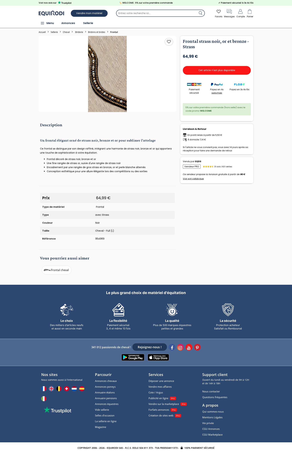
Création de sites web (161, 415)
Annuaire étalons (105, 392)
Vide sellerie (102, 409)
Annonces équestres (106, 404)
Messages (229, 16)
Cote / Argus (156, 392)
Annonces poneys (105, 386)
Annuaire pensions (106, 398)
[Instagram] (180, 347)
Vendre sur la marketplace (164, 404)
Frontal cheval (60, 270)
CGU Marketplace (212, 434)
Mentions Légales (212, 417)
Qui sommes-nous (213, 411)
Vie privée (208, 423)
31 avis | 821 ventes (223, 166)
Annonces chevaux (106, 381)
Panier (250, 16)
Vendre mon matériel (89, 13)
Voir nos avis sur (47, 2)
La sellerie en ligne (105, 421)
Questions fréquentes (214, 397)
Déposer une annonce (161, 381)
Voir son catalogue (193, 178)
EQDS (198, 161)
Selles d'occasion (104, 415)
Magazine (100, 427)
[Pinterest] (197, 347)
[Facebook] (172, 347)
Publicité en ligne (158, 398)
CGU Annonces (211, 428)
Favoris (218, 16)
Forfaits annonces (159, 409)
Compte (240, 16)
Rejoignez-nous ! (150, 347)
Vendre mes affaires (160, 386)
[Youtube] (189, 347)
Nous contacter (211, 391)
